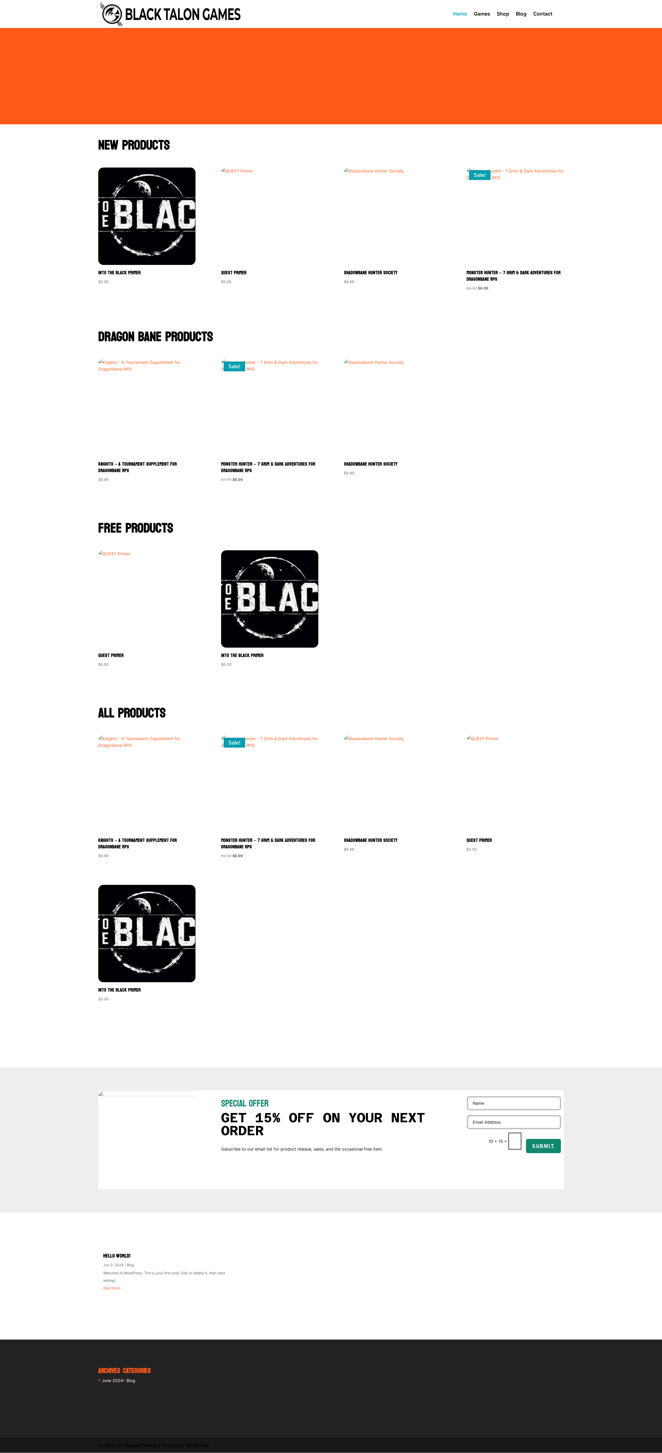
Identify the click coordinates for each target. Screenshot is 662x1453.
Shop (503, 14)
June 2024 (112, 1380)
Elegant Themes (140, 1445)
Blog (521, 14)
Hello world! (116, 1256)
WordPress (197, 1445)
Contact (542, 14)
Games (482, 14)
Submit (543, 1145)
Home (460, 14)
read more (112, 1288)
